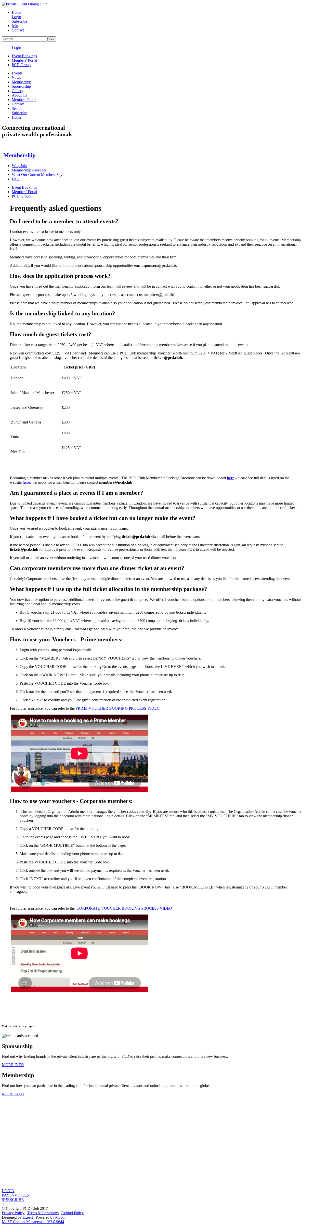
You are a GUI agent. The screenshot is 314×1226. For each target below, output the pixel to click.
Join (15, 26)
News (16, 77)
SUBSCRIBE (13, 1200)
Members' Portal (24, 60)
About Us (19, 95)
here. (27, 482)
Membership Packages (29, 170)
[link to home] (24, 4)
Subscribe (19, 21)
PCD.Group (21, 65)
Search (17, 108)
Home (16, 12)
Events (17, 73)
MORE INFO (13, 1065)
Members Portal (24, 100)
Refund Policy (72, 1213)
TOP (6, 1204)
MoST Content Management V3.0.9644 (33, 1222)
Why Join (19, 166)
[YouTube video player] (79, 791)
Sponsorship (21, 86)
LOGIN (8, 1191)
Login (16, 17)
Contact (18, 30)
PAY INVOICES (15, 1195)
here (230, 478)
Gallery (17, 91)
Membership (21, 82)
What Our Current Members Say (37, 174)
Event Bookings (24, 56)
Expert (28, 1217)
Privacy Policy (13, 1213)
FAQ (16, 179)
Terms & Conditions (43, 1213)
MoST (60, 1217)
